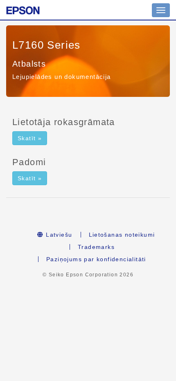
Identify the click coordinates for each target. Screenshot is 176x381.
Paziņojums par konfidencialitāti (96, 259)
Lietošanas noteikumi (122, 234)
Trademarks (96, 247)
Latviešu (58, 234)
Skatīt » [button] (30, 138)
